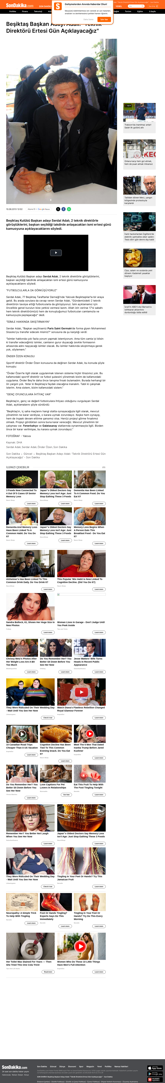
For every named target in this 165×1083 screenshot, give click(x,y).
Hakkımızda (6, 1075)
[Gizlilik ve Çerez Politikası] (76, 1082)
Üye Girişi (152, 6)
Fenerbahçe (30, 425)
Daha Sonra (88, 19)
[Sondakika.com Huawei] (155, 1079)
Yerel (99, 1066)
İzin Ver (104, 19)
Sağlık (116, 11)
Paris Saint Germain (59, 328)
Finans (25, 11)
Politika (12, 11)
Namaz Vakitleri (121, 1066)
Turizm (128, 11)
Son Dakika (42, 1066)
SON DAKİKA (45, 6)
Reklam (14, 1075)
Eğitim (140, 11)
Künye (26, 1075)
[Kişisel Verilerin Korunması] (111, 1082)
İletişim (20, 1075)
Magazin (90, 1066)
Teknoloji (38, 11)
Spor (81, 1066)
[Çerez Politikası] (93, 1082)
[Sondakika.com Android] (155, 1073)
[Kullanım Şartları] (43, 1082)
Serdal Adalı (50, 276)
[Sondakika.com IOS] (155, 1067)
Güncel (53, 1066)
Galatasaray (49, 425)
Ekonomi (72, 1066)
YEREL (119, 6)
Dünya (62, 1066)
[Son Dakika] (19, 5)
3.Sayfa (152, 11)
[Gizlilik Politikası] (57, 1082)
